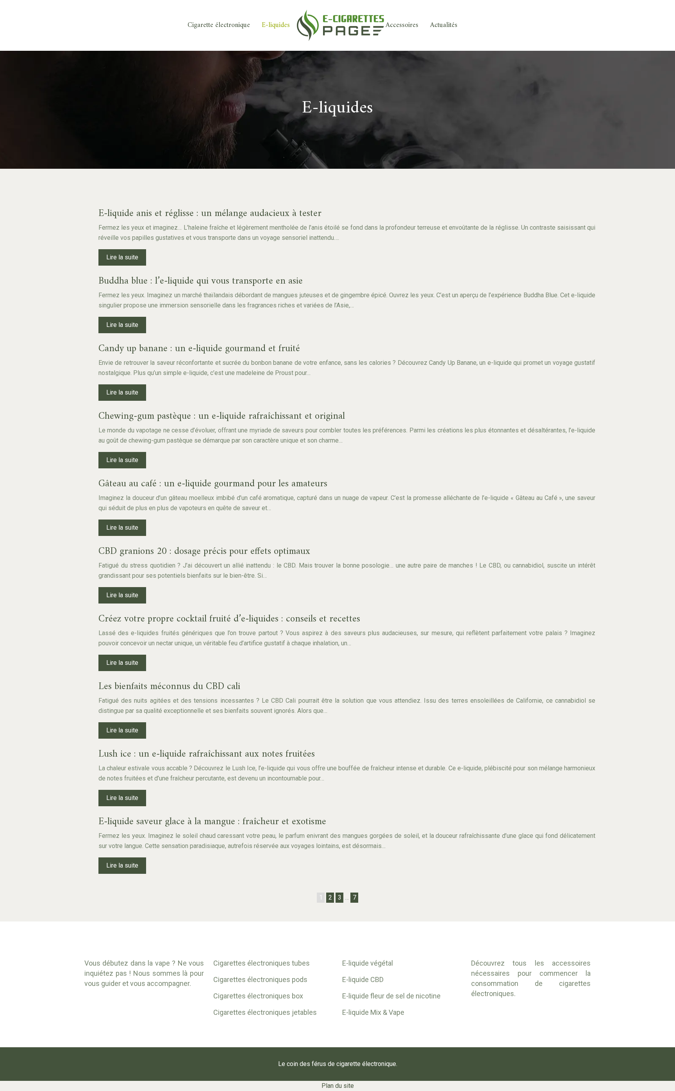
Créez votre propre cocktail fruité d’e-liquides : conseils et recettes (229, 619)
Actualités (443, 25)
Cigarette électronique (219, 25)
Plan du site (337, 1085)
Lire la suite (122, 257)
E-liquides (276, 25)
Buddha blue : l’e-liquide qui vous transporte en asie (200, 281)
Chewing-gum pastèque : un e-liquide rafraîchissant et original (221, 416)
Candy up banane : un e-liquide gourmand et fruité (199, 348)
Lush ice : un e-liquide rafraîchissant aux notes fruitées (206, 754)
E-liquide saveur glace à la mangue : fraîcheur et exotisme (212, 821)
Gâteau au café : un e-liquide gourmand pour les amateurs (212, 484)
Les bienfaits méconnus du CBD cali (169, 686)
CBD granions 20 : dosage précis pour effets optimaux (204, 551)
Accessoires (402, 25)
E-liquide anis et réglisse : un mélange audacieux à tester (209, 213)
